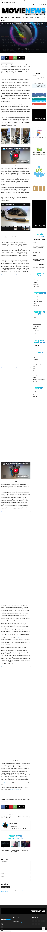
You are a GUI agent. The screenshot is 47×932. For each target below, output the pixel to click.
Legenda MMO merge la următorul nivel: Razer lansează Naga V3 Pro (5, 849)
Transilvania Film (36, 332)
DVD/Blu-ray (37, 17)
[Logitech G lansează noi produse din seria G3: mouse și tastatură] (25, 844)
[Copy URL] (23, 58)
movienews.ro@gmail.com (18, 922)
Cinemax (34, 362)
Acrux (15, 789)
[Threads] (45, 4)
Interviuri (31, 17)
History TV (35, 375)
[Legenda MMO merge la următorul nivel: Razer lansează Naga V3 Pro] (5, 844)
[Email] (19, 58)
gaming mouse (23, 799)
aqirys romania (17, 799)
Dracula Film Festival (37, 345)
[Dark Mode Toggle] (43, 928)
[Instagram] (33, 4)
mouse (28, 799)
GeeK (23, 17)
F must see (35, 282)
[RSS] (35, 4)
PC (8, 36)
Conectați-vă (42, 96)
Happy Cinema (36, 305)
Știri (14, 36)
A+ (2, 924)
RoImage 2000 (36, 330)
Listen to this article (7, 63)
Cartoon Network (36, 361)
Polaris (22, 789)
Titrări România (36, 396)
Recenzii (6, 17)
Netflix (34, 377)
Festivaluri (3, 20)
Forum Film (35, 322)
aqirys (7, 799)
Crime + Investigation (37, 364)
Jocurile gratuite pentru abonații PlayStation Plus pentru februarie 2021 (23, 816)
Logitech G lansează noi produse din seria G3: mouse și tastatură (25, 849)
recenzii (6, 800)
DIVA (34, 368)
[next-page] (3, 854)
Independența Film (37, 324)
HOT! (2, 17)
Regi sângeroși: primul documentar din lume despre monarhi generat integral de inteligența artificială (38, 247)
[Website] (41, 4)
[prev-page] (1, 854)
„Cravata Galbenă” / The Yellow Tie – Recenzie (39, 241)
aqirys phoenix (11, 799)
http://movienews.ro (12, 824)
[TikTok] (37, 4)
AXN (34, 357)
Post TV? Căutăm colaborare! (39, 379)
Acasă (2, 23)
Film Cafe (35, 372)
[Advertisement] (15, 795)
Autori (2, 2)
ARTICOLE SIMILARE (15, 836)
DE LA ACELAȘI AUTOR (15, 838)
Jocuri (13, 17)
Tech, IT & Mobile (7, 23)
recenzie (2, 800)
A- (2, 930)
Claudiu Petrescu (5, 52)
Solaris (11, 789)
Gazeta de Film (36, 284)
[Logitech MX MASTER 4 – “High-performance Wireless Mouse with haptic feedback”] (15, 844)
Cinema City (35, 296)
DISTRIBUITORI (14, 2)
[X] (39, 4)
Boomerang (35, 359)
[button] (44, 17)
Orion (18, 789)
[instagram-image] (3, 902)
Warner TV (35, 381)
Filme (9, 17)
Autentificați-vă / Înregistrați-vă (24, 0)
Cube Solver (35, 252)
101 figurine (35, 391)
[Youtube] (43, 4)
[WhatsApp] (15, 58)
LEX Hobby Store (36, 394)
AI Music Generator (36, 239)
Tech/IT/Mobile (18, 17)
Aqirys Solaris (21, 637)
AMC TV (34, 355)
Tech (13, 23)
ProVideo (35, 328)
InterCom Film (36, 326)
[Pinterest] (11, 58)
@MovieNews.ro (30, 895)
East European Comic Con (38, 393)
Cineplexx (35, 303)
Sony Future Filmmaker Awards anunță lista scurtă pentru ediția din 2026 (39, 266)
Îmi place (43, 93)
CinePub (34, 317)
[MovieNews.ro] (23, 10)
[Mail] (15, 828)
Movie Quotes (36, 286)
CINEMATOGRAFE (7, 2)
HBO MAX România (37, 374)
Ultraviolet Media (36, 333)
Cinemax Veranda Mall (37, 301)
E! (33, 370)
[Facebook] (31, 4)
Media (27, 17)
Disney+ (34, 366)
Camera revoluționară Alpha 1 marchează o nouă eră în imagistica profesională (7, 816)
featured (2, 36)
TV (7, 20)
